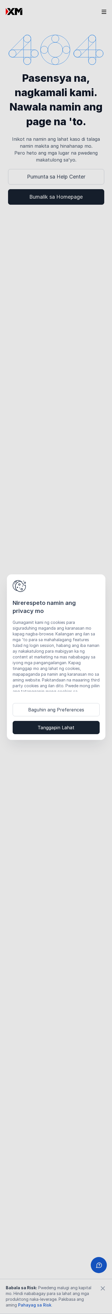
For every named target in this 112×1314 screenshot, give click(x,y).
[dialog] (56, 657)
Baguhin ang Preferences (56, 710)
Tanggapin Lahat (56, 727)
